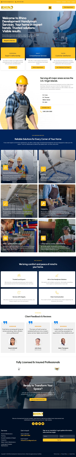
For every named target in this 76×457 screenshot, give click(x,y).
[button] (50, 7)
